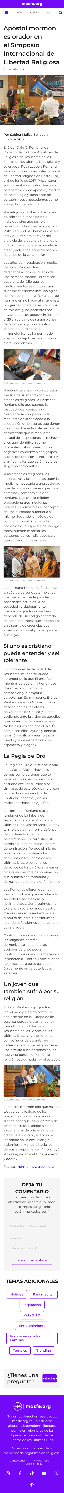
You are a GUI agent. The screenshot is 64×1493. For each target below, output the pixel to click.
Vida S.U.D (32, 1315)
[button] (7, 13)
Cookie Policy (33, 1463)
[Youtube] (44, 1473)
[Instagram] (8, 1473)
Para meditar (43, 1294)
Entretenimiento (32, 1326)
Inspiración (51, 12)
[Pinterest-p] (32, 1485)
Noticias (35, 12)
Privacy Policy (41, 1460)
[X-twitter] (56, 1473)
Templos (20, 1350)
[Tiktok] (32, 1473)
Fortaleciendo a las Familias (25, 1338)
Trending (18, 12)
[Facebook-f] (20, 1473)
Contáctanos (18, 1460)
